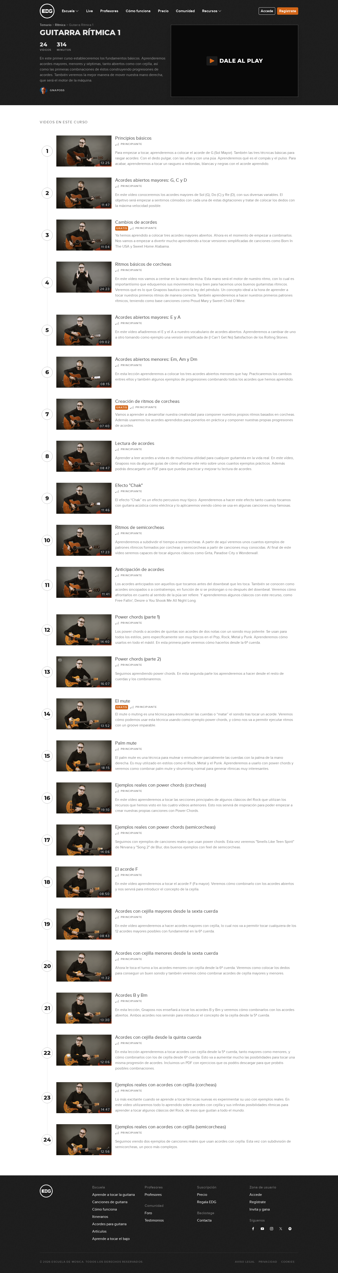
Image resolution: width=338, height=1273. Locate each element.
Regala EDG (206, 1202)
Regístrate (287, 11)
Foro (148, 1213)
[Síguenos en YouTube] (262, 1228)
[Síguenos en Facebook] (253, 1228)
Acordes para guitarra (109, 1224)
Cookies (288, 1262)
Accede (267, 11)
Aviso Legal (245, 1262)
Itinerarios (100, 1216)
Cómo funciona (104, 1209)
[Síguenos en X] (280, 1228)
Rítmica (60, 25)
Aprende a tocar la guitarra (113, 1194)
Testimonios (154, 1220)
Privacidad (268, 1262)
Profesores (153, 1194)
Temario (46, 25)
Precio (202, 1194)
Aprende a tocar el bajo (111, 1238)
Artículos (99, 1231)
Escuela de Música (67, 1262)
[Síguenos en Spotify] (290, 1228)
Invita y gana (259, 1209)
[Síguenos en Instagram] (271, 1228)
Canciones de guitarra (109, 1202)
